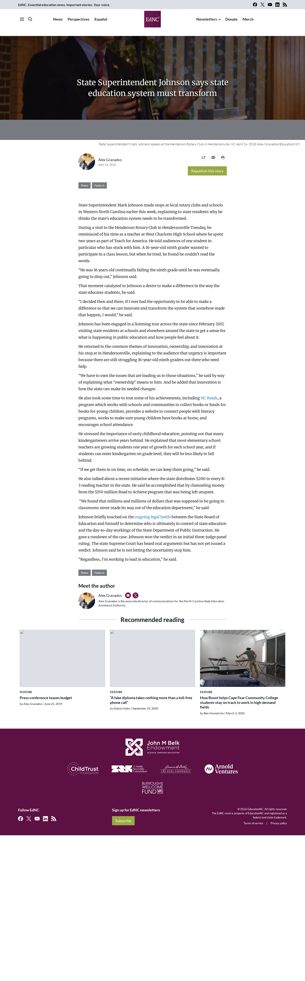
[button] (213, 157)
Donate (231, 19)
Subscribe (123, 820)
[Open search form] (30, 19)
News (58, 19)
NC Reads (209, 398)
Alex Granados (110, 159)
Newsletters (206, 19)
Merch (248, 19)
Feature (99, 185)
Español (100, 19)
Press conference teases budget (46, 697)
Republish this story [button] (207, 171)
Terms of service (253, 823)
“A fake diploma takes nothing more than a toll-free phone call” (151, 700)
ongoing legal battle (153, 517)
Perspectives (78, 19)
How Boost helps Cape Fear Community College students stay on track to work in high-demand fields (239, 702)
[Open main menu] (22, 19)
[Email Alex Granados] (128, 595)
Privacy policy (279, 823)
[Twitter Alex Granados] (135, 595)
